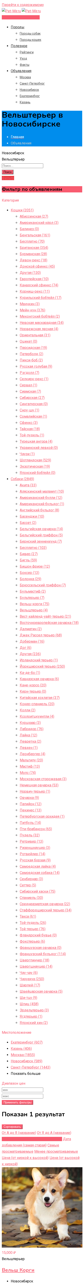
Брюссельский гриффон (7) (43, 585)
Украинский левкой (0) (39, 448)
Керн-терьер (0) (33, 691)
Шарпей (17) (30, 985)
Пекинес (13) (30, 810)
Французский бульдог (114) (43, 954)
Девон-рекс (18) (33, 260)
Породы (17, 27)
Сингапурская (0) (34, 404)
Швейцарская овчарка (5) (41, 991)
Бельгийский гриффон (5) (41, 535)
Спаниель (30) (31, 898)
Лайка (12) (28, 735)
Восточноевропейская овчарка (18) (49, 623)
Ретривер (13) (31, 841)
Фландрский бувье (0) (38, 935)
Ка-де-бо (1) (30, 673)
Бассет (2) (28, 523)
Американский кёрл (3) (39, 223)
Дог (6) (25, 648)
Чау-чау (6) (29, 973)
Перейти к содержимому (23, 5)
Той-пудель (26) (33, 923)
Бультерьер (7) (32, 598)
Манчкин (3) (30, 304)
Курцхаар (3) (30, 723)
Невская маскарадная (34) (42, 323)
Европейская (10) (34, 279)
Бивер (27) (29, 554)
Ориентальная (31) (35, 335)
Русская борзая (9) (35, 860)
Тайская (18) (30, 429)
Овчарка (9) (29, 798)
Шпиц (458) (29, 1004)
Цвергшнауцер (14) (36, 966)
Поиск (8, 172)
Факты (24, 65)
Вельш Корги (18, 1270)
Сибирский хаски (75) (37, 891)
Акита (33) (28, 485)
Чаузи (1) (27, 454)
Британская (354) (34, 248)
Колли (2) (27, 710)
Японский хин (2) (34, 1023)
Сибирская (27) (32, 398)
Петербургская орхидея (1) (42, 816)
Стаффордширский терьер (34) (45, 910)
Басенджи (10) (32, 516)
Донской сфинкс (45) (37, 266)
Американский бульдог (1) (42, 504)
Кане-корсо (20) (33, 685)
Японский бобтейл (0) (37, 473)
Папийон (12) (30, 804)
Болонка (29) (30, 579)
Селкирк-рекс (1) (34, 379)
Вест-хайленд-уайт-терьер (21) (45, 616)
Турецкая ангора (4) (36, 441)
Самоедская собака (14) (40, 873)
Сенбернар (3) (31, 879)
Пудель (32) (30, 835)
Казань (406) (21, 1048)
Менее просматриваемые (56, 1151)
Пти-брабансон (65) (36, 829)
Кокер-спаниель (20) (37, 704)
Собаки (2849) (22, 479)
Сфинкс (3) (29, 423)
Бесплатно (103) (33, 548)
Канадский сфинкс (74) (39, 285)
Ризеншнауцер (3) (35, 848)
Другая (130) (30, 273)
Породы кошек (30, 40)
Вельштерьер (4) (34, 610)
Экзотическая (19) (35, 466)
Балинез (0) (29, 229)
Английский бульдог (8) (39, 510)
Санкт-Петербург (32, 83)
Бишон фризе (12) (35, 566)
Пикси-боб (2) (31, 360)
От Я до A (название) (54, 1133)
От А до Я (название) (19, 1133)
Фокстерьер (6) (32, 941)
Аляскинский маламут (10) (42, 491)
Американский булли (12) (41, 498)
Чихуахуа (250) (32, 979)
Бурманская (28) (33, 254)
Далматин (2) (31, 629)
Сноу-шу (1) (29, 410)
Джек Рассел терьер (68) (41, 635)
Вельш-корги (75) (34, 604)
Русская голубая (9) (36, 366)
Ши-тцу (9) (28, 998)
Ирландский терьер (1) (39, 660)
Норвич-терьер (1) (35, 791)
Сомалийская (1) (33, 416)
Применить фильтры (17, 1102)
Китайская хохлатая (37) (40, 698)
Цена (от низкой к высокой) (25, 1158)
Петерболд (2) (31, 354)
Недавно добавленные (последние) (32, 1139)
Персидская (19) (33, 348)
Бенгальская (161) (35, 235)
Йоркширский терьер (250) (42, 666)
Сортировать (12, 1126)
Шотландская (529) (35, 460)
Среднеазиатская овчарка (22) (45, 904)
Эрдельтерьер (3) (34, 1010)
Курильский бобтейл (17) (40, 298)
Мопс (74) (28, 773)
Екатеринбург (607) (27, 1042)
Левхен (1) (29, 748)
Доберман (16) (32, 641)
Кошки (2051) (22, 210)
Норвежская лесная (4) (39, 329)
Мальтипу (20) (31, 760)
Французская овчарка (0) (40, 948)
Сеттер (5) (28, 885)
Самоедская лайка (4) (38, 866)
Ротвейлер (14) (32, 854)
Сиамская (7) (30, 391)
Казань (25, 102)
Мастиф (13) (30, 766)
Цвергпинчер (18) (34, 960)
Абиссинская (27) (34, 216)
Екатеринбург (30, 96)
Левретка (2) (30, 741)
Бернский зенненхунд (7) (41, 541)
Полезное (19, 46)
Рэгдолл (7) (29, 373)
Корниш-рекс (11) (35, 291)
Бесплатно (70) (32, 241)
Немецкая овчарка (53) (39, 785)
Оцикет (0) (28, 341)
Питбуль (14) (30, 823)
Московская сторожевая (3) (43, 779)
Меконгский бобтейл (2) (40, 316)
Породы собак (30, 33)
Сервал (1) (28, 385)
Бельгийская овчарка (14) (41, 529)
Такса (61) (28, 916)
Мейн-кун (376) (32, 310)
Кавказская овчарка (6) (39, 679)
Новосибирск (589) (26, 1061)
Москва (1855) (23, 1055)
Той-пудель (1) (32, 435)
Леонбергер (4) (32, 754)
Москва (25, 77)
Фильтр (8, 178)
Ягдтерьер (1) (31, 1016)
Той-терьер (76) (32, 929)
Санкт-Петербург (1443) (30, 1067)
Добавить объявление (21, 17)
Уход (23, 58)
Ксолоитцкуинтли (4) (37, 716)
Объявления (21, 71)
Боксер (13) (29, 573)
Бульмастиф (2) (33, 591)
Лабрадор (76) (31, 729)
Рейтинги (27, 52)
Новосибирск (29, 90)
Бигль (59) (28, 560)
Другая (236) (30, 654)
